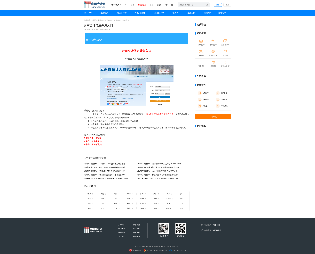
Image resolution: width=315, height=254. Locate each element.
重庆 (129, 194)
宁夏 (115, 208)
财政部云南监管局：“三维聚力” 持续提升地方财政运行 (104, 164)
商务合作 (121, 232)
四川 (142, 203)
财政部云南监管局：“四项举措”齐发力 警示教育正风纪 (104, 171)
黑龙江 (168, 199)
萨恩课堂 (136, 225)
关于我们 (121, 225)
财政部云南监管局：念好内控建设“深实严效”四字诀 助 (157, 171)
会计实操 (191, 13)
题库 (159, 5)
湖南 (89, 203)
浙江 (181, 194)
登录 (218, 5)
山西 (115, 199)
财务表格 (206, 99)
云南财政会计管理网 (92, 138)
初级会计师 (122, 13)
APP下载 (169, 5)
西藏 (155, 208)
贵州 (155, 203)
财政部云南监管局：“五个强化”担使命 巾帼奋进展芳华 (104, 175)
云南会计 (110, 20)
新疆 (129, 208)
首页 (132, 5)
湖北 (181, 199)
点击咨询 (217, 230)
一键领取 (213, 117)
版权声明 (136, 232)
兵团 (181, 208)
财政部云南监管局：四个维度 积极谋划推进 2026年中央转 (159, 164)
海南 (89, 208)
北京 (89, 194)
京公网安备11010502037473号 (157, 250)
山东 (168, 194)
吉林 (155, 199)
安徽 (115, 203)
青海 (142, 208)
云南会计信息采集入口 (136, 50)
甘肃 (102, 208)
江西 (102, 203)
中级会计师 (140, 13)
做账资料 (206, 93)
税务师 (175, 13)
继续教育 (208, 13)
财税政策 (224, 99)
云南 (168, 203)
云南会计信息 (120, 20)
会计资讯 (104, 13)
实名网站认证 (137, 250)
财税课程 (224, 106)
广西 (181, 203)
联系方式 (121, 229)
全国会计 (101, 20)
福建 (129, 203)
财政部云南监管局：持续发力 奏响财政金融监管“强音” (157, 175)
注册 (227, 5)
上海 (102, 194)
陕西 (129, 199)
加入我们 (121, 236)
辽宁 (142, 199)
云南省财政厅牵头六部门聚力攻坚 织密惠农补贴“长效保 (158, 167)
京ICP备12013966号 (179, 250)
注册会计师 (159, 13)
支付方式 (136, 229)
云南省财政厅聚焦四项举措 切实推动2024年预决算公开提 (106, 178)
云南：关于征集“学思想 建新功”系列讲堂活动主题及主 (157, 178)
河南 (102, 199)
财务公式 (206, 106)
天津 (115, 194)
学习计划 (224, 93)
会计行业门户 (118, 5)
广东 (142, 194)
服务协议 (136, 236)
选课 (152, 5)
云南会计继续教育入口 (93, 144)
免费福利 (222, 13)
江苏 (155, 194)
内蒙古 (168, 208)
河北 (89, 199)
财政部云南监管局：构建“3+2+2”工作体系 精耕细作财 (104, 167)
